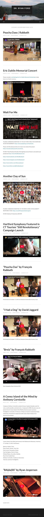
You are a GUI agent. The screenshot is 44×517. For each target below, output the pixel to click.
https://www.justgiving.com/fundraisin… (24, 143)
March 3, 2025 (6, 35)
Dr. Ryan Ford (22, 8)
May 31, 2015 (6, 402)
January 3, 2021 (6, 179)
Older (6, 502)
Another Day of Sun (14, 176)
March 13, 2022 (6, 73)
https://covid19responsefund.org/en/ (22, 210)
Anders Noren (35, 514)
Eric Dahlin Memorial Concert (20, 70)
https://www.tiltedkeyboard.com (17, 153)
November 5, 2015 (7, 233)
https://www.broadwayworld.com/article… (13, 148)
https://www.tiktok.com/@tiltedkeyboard (13, 166)
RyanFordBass (14, 35)
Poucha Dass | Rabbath (16, 32)
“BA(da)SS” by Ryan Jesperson (20, 469)
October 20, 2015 (7, 272)
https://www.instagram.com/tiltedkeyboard (13, 159)
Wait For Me (10, 112)
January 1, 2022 (6, 115)
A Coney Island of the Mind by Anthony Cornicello (20, 398)
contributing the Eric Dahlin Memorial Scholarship (23, 77)
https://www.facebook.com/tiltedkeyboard (13, 156)
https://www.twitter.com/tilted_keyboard (13, 162)
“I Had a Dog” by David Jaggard (20, 309)
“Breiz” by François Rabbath (19, 349)
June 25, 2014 (6, 472)
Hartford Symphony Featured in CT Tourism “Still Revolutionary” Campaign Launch (21, 227)
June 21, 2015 (6, 352)
